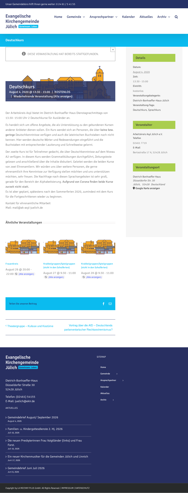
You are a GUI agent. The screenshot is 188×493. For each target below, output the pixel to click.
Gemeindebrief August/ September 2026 (33, 417)
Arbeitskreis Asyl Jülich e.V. (148, 134)
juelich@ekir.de (25, 401)
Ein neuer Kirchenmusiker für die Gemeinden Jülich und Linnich (48, 456)
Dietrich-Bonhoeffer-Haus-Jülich (151, 100)
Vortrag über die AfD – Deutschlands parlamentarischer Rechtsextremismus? (88, 327)
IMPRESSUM (68, 488)
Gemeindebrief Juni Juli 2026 (26, 468)
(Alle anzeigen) (62, 96)
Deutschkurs (140, 109)
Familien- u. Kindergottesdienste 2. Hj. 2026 (35, 429)
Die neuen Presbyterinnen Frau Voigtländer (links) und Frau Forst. (45, 443)
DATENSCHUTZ (82, 488)
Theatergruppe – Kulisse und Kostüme (30, 326)
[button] (176, 16)
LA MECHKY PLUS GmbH (29, 488)
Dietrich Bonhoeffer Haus (147, 176)
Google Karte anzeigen (147, 188)
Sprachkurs (154, 109)
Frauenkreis (12, 263)
